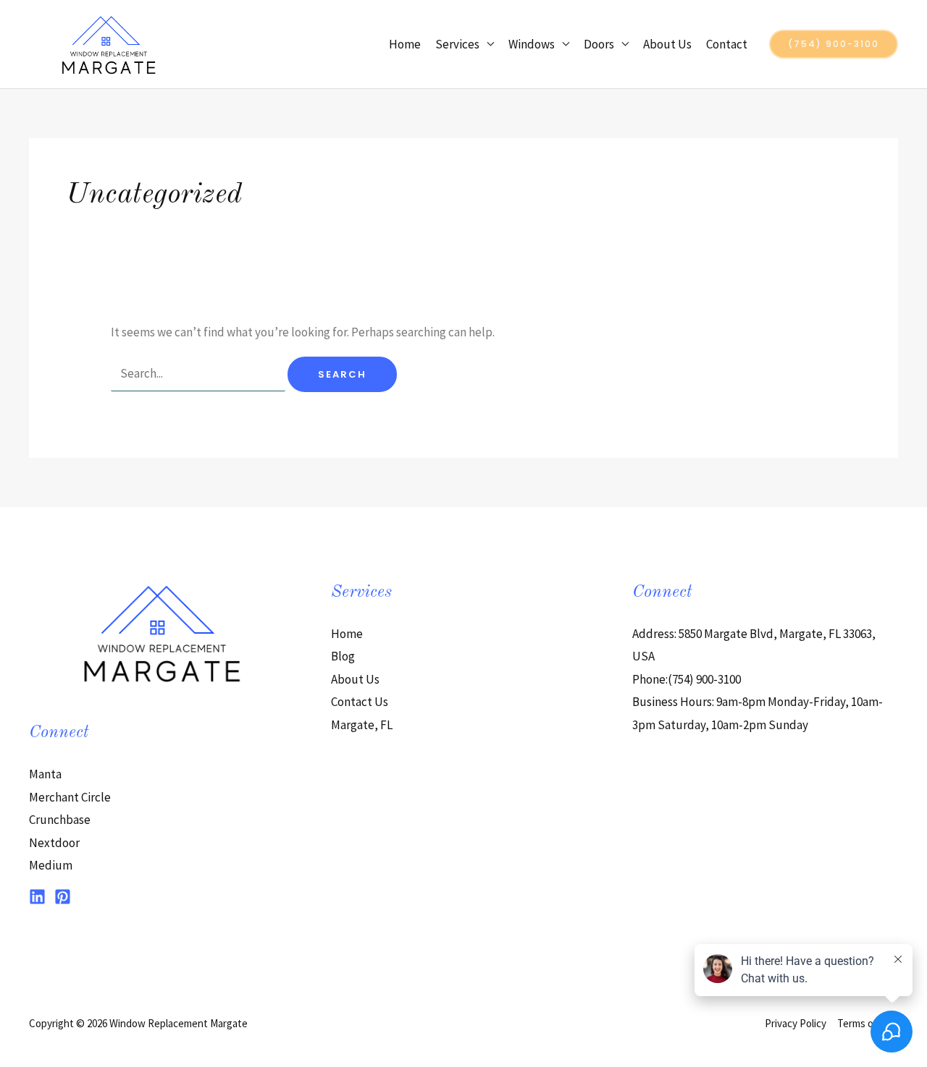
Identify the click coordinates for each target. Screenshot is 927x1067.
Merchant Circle (70, 797)
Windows (531, 44)
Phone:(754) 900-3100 (686, 679)
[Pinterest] (62, 896)
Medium (50, 865)
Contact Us (359, 702)
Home (405, 44)
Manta (45, 774)
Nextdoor (54, 843)
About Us (667, 44)
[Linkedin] (37, 896)
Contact (726, 44)
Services (457, 44)
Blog (343, 656)
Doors (599, 44)
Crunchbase (60, 820)
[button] (833, 44)
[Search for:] (199, 373)
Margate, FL (362, 725)
